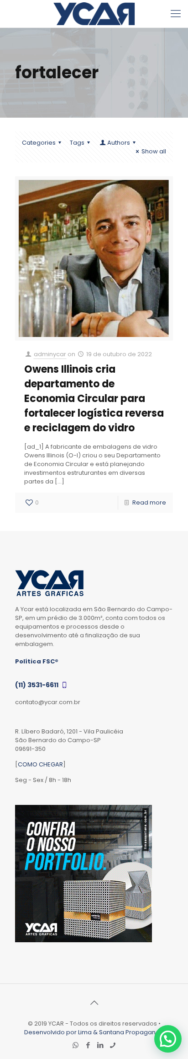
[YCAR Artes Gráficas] (94, 13)
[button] (168, 1039)
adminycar (50, 354)
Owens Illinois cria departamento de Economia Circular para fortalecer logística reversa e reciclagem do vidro (94, 398)
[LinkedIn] (100, 1045)
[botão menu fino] (175, 14)
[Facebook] (88, 1045)
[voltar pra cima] (94, 1002)
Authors (118, 142)
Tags (77, 142)
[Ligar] (112, 1045)
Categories (39, 142)
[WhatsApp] (75, 1045)
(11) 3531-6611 (37, 685)
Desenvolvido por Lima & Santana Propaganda (94, 1032)
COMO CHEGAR (40, 764)
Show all (153, 151)
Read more (149, 502)
